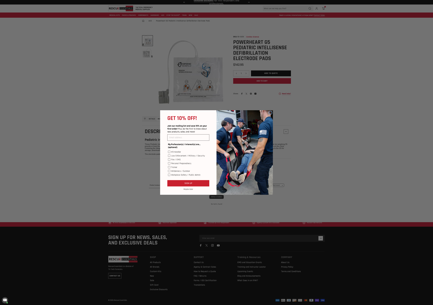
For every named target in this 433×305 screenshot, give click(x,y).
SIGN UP (188, 183)
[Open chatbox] (5, 300)
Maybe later (188, 189)
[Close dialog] (270, 112)
